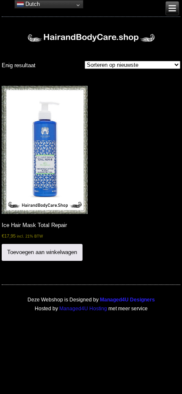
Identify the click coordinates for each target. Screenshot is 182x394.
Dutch (32, 4)
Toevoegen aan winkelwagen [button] (42, 252)
